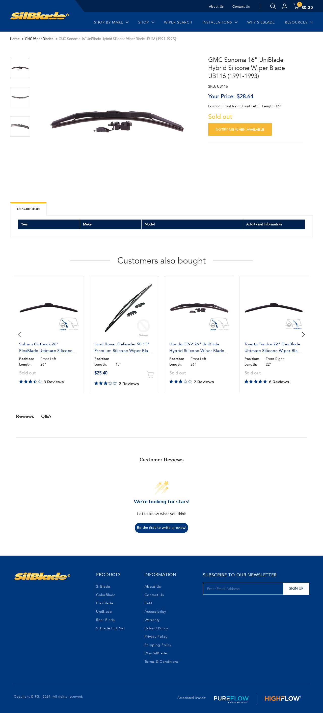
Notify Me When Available (240, 129)
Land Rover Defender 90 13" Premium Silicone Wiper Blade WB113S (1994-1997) (123, 350)
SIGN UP (296, 588)
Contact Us (241, 6)
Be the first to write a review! (161, 527)
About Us (216, 6)
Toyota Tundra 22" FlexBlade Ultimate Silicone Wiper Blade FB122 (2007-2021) (274, 350)
